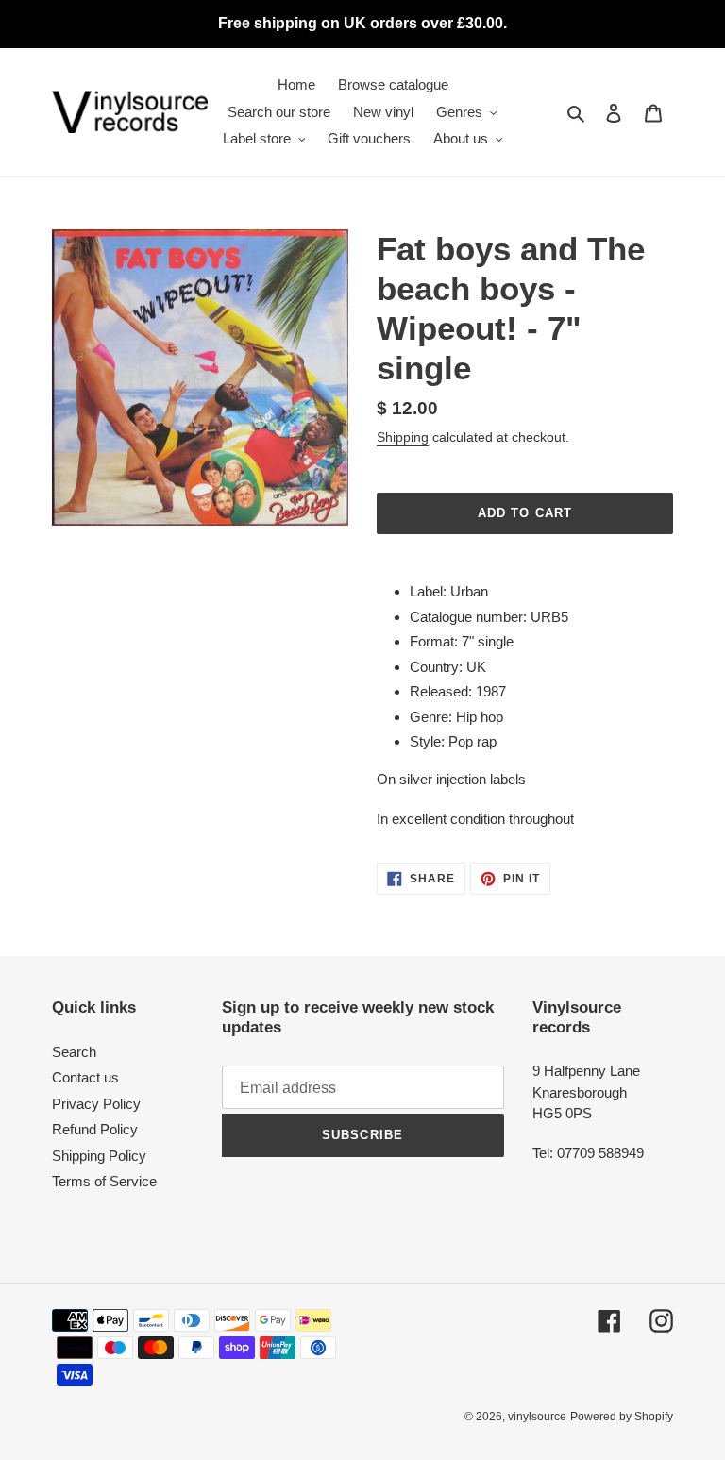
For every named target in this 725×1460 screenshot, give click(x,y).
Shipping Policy (99, 1156)
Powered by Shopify (621, 1416)
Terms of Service (104, 1181)
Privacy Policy (96, 1104)
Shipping (403, 437)
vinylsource (537, 1416)
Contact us (85, 1077)
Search (74, 1052)
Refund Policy (95, 1129)
